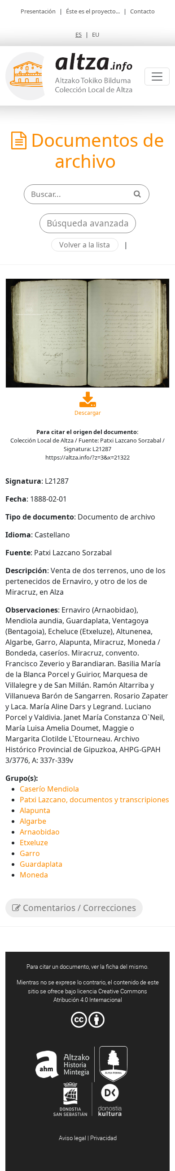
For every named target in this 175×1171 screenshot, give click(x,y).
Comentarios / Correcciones (78, 908)
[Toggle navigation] (157, 76)
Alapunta (35, 810)
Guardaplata (41, 864)
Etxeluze (34, 842)
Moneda (34, 875)
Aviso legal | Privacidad (88, 1138)
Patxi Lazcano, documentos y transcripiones (94, 800)
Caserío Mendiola (49, 789)
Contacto (142, 11)
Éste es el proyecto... (93, 11)
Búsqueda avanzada (88, 223)
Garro (30, 853)
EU (96, 34)
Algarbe (33, 821)
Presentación (38, 11)
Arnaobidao (40, 832)
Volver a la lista (84, 245)
